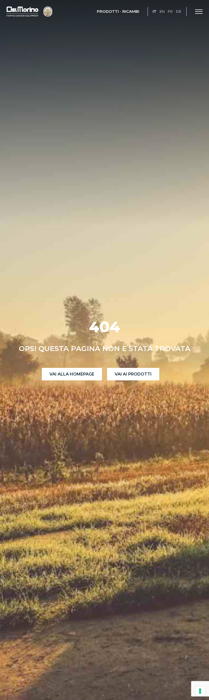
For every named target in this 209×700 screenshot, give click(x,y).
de (178, 11)
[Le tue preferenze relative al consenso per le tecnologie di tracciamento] (200, 691)
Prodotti (108, 11)
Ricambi (130, 11)
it (154, 11)
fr (170, 11)
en (162, 11)
